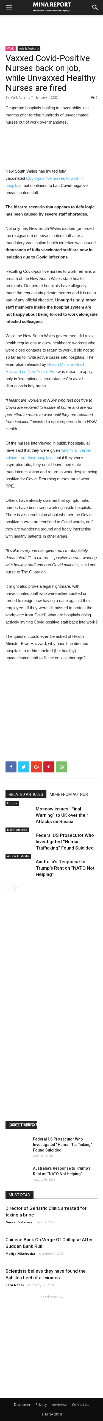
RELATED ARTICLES (26, 794)
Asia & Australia (29, 48)
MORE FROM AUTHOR (69, 794)
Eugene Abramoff (23, 1131)
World (11, 48)
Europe (12, 803)
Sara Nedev (14, 1285)
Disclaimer (22, 1404)
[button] (95, 7)
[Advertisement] (52, 24)
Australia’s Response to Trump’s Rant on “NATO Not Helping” (65, 868)
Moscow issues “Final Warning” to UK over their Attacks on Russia (62, 815)
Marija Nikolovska (20, 1253)
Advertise (59, 1404)
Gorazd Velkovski (19, 1222)
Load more (49, 1297)
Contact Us (80, 1404)
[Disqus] (51, 969)
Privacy (41, 1404)
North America (17, 830)
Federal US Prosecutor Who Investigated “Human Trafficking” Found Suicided (65, 841)
